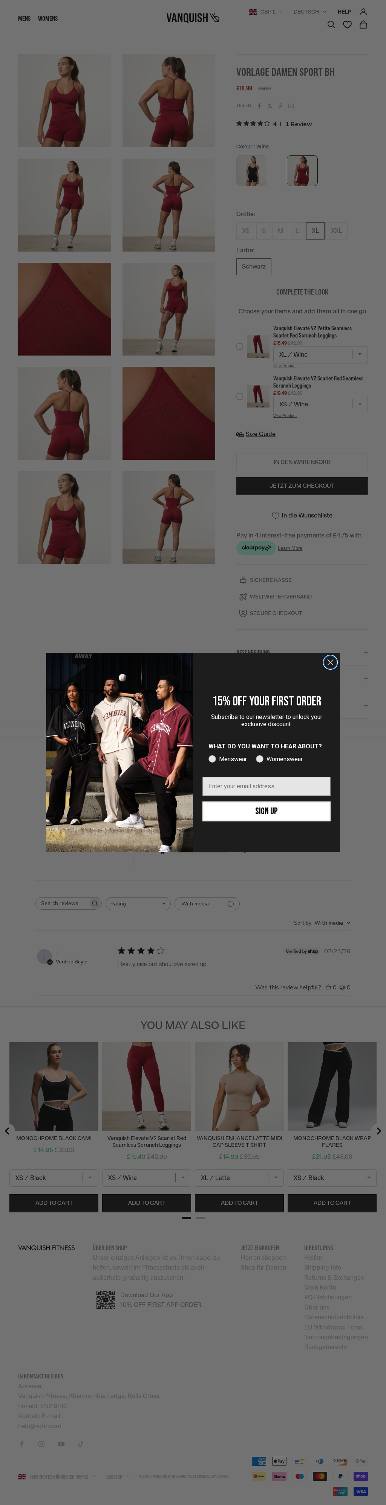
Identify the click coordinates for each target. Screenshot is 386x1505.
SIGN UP (266, 811)
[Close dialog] (330, 662)
